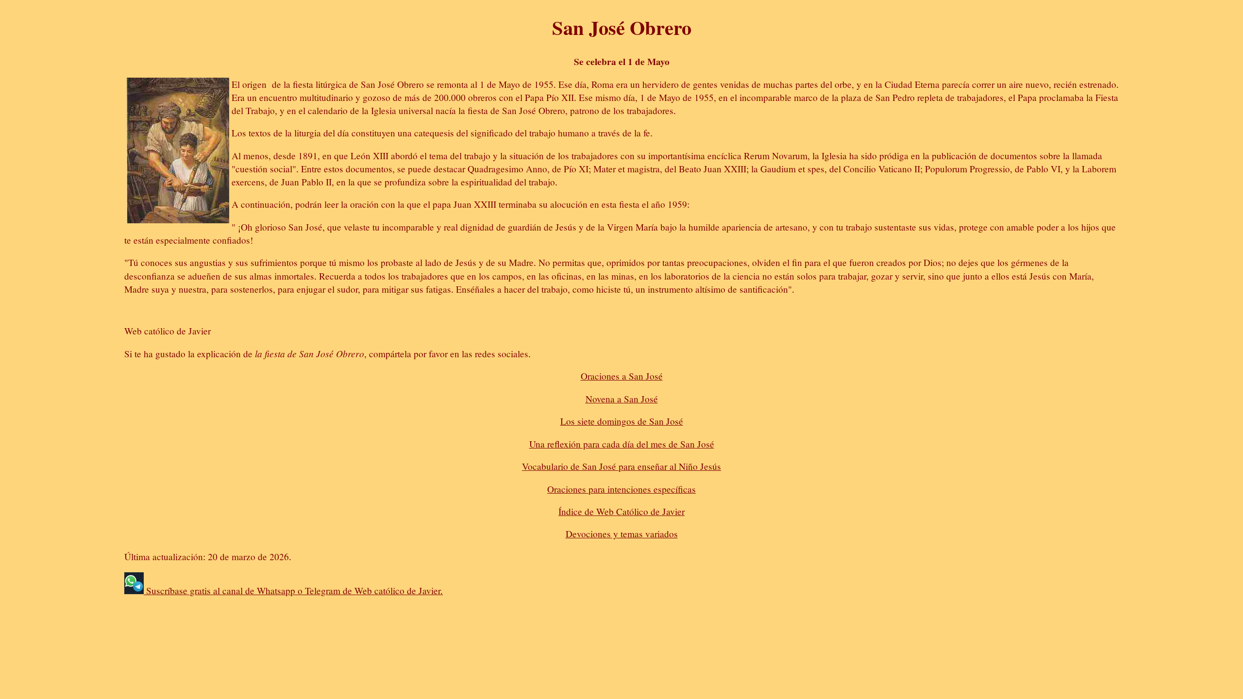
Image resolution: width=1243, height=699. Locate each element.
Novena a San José (622, 399)
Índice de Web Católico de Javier (621, 511)
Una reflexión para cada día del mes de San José (621, 444)
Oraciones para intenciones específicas (621, 489)
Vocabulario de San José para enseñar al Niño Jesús (621, 466)
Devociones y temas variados (622, 534)
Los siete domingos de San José (621, 421)
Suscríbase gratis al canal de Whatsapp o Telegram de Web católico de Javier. (293, 590)
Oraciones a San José (622, 376)
